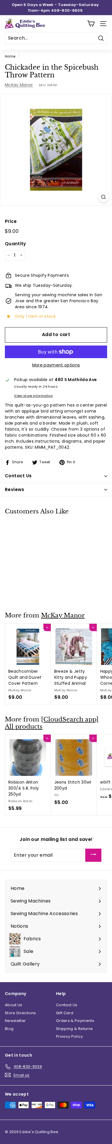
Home (10, 56)
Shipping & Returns (74, 1028)
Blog (9, 1028)
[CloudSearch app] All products (52, 723)
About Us (13, 1005)
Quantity (15, 244)
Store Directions (20, 1013)
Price (11, 221)
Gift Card (64, 1013)
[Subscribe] (93, 855)
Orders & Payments (75, 1020)
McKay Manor (19, 85)
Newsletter (15, 1020)
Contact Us (67, 1005)
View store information (33, 395)
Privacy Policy (69, 1036)
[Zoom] (103, 197)
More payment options (56, 365)
